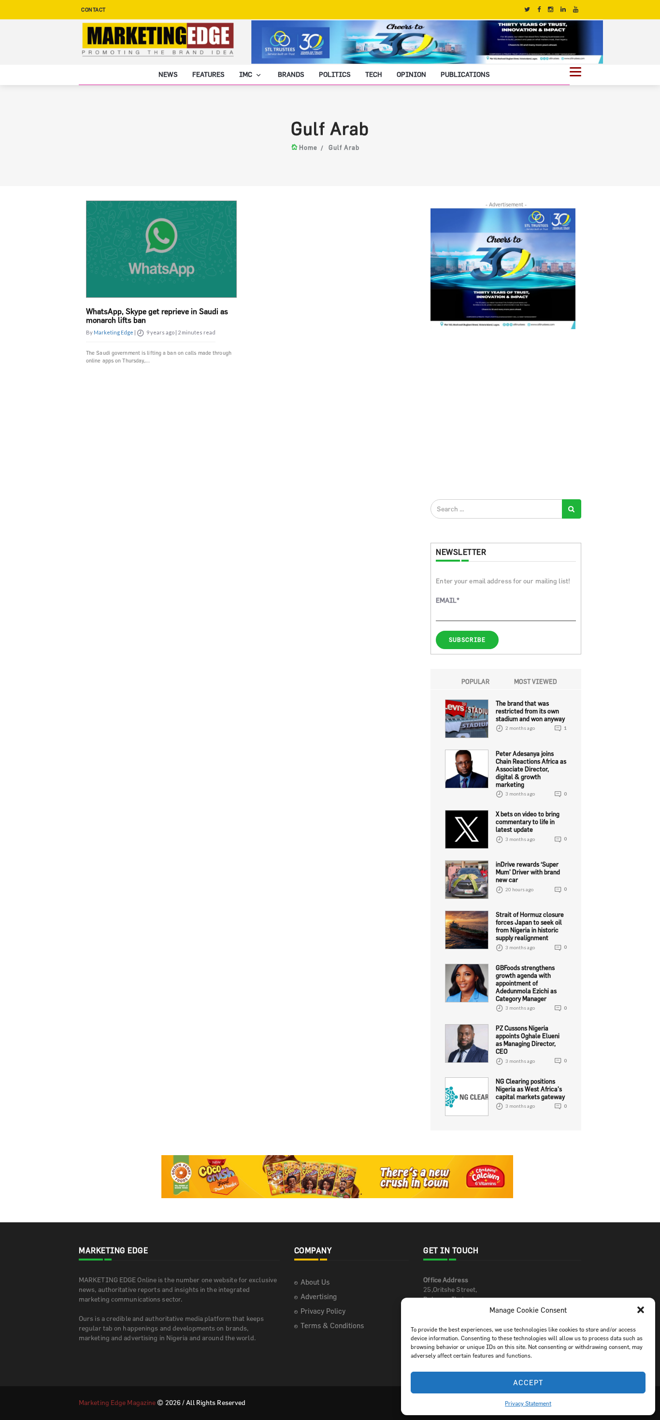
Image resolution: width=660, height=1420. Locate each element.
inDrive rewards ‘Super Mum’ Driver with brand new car (528, 872)
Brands (291, 74)
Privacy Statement (528, 1403)
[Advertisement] (502, 413)
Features (208, 74)
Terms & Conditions (332, 1325)
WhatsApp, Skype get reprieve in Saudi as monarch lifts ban (157, 315)
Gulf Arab (344, 147)
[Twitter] (527, 9)
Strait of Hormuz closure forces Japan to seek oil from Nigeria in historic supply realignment (530, 926)
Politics (335, 74)
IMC (246, 74)
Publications (465, 74)
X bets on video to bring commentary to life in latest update (528, 821)
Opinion (411, 74)
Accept (528, 1382)
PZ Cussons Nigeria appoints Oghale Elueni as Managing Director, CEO (528, 1039)
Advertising (319, 1296)
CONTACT (93, 9)
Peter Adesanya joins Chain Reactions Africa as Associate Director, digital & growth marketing (531, 768)
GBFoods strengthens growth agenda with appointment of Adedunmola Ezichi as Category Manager (526, 982)
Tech (373, 74)
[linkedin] (563, 9)
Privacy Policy (323, 1310)
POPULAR (475, 681)
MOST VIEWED (535, 681)
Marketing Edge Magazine (117, 1402)
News (168, 74)
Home (308, 147)
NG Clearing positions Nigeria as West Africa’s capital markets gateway (530, 1088)
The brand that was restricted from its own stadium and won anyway (530, 710)
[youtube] (575, 9)
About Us (315, 1281)
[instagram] (550, 9)
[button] (641, 1310)
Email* (447, 600)
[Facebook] (539, 9)
